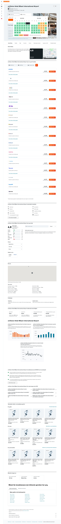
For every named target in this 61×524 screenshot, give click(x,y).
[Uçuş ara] (1, 4)
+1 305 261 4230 (10, 11)
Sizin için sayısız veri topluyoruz (14, 515)
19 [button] (26, 27)
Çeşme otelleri (12, 502)
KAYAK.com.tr (9, 521)
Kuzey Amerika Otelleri (18, 521)
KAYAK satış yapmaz (12, 513)
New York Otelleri (42, 495)
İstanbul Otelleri (27, 495)
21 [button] (15, 30)
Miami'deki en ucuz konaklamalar (51, 426)
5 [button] (26, 23)
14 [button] (15, 27)
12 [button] (26, 25)
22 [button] (17, 30)
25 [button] (24, 30)
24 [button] (43, 30)
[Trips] (1, 16)
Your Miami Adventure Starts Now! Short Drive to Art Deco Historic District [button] (50, 419)
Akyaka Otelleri (27, 494)
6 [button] (34, 25)
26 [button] (26, 30)
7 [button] (36, 25)
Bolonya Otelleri (27, 499)
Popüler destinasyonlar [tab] (13, 488)
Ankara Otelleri (42, 494)
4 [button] (24, 23)
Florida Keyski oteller (34, 521)
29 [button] (17, 32)
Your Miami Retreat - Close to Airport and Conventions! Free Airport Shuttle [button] (37, 419)
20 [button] (28, 27)
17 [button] (43, 27)
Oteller (13, 521)
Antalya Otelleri (12, 495)
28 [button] (15, 32)
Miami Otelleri (40, 521)
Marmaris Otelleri (42, 498)
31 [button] (43, 32)
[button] (2, 1)
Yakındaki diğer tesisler (52, 406)
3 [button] (43, 23)
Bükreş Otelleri (12, 498)
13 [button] (34, 27)
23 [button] (19, 30)
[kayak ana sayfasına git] (6, 1)
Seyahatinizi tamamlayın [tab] (22, 488)
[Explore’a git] (1, 11)
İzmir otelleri (41, 499)
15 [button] (17, 27)
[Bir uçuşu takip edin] (1, 13)
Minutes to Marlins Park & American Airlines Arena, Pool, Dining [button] (26, 419)
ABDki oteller (24, 521)
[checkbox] (12, 255)
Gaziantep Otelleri (27, 498)
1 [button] (17, 23)
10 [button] (43, 25)
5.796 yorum (15, 8)
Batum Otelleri (12, 494)
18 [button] (24, 27)
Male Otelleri (12, 499)
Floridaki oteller (29, 521)
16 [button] (19, 27)
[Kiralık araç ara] (1, 8)
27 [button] (34, 32)
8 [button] (17, 25)
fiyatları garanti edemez (26, 510)
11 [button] (24, 25)
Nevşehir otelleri (27, 502)
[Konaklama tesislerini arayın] (1, 6)
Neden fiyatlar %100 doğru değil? (14, 516)
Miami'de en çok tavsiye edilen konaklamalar (49, 447)
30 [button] (19, 32)
